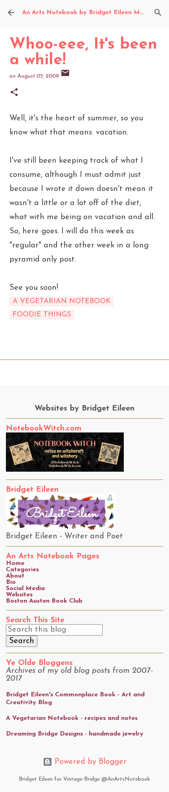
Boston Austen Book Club (44, 601)
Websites (19, 595)
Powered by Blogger (89, 762)
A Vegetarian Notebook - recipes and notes (72, 718)
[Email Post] (65, 76)
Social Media (25, 588)
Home (15, 563)
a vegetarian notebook (61, 301)
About (15, 576)
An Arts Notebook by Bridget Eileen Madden (90, 12)
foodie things (42, 314)
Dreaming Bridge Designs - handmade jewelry (74, 734)
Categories (22, 570)
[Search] (158, 12)
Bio (11, 582)
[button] (14, 93)
